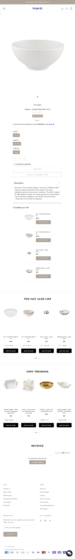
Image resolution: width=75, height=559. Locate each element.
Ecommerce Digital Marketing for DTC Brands (14, 549)
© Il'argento (9, 546)
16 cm (16, 135)
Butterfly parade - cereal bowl (43, 269)
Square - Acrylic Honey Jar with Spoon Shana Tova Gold (28, 411)
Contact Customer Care (37, 175)
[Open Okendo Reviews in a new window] (62, 453)
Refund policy (7, 495)
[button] (37, 112)
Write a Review (39, 462)
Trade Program (44, 492)
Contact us (6, 489)
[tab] (36, 358)
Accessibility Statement (47, 505)
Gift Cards (6, 505)
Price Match (7, 502)
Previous (2, 2)
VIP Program (44, 509)
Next (73, 2)
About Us (43, 489)
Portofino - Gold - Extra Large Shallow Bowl (46, 410)
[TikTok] (50, 520)
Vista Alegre (38, 105)
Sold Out (38, 169)
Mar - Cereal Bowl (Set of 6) (43, 215)
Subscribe (10, 534)
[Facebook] (40, 520)
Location (42, 495)
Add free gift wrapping (23, 164)
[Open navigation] (4, 8)
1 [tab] (37, 96)
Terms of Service (45, 499)
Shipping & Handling (10, 499)
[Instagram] (45, 520)
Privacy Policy (44, 502)
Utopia (16, 152)
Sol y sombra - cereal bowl (42, 251)
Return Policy (7, 492)
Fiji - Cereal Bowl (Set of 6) (43, 233)
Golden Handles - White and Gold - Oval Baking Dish (64, 411)
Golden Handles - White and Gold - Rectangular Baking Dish (11, 411)
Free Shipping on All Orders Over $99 (37, 2)
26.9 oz (16, 144)
